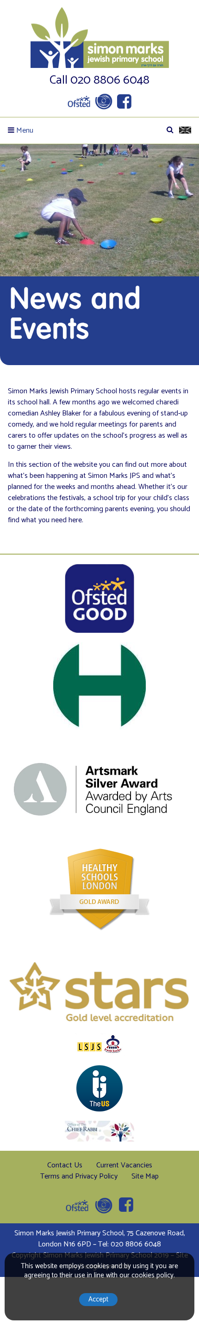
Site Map (145, 1176)
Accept (98, 1299)
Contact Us (64, 1165)
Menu (23, 130)
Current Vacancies (124, 1165)
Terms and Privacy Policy (79, 1176)
